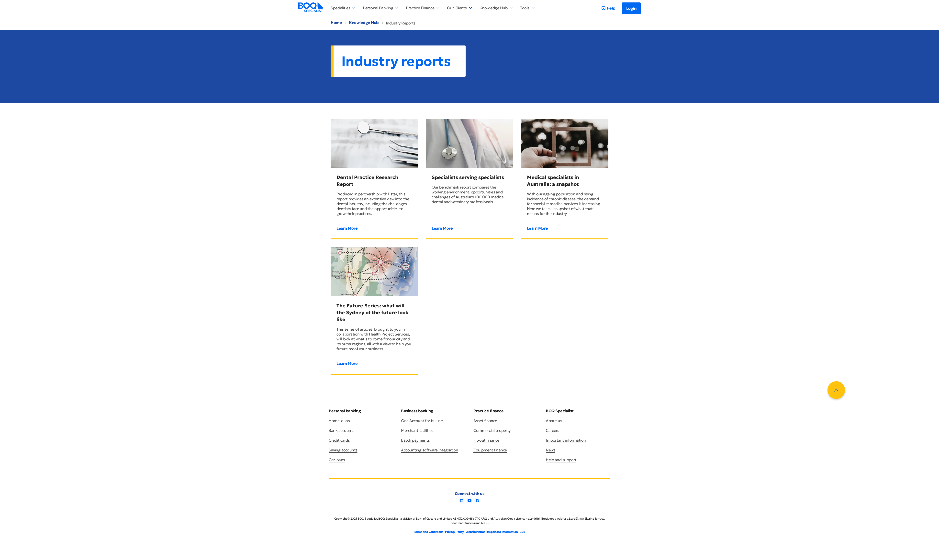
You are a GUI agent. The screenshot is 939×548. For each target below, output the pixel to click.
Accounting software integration (429, 449)
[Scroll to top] (836, 390)
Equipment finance (490, 449)
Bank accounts (342, 430)
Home (336, 22)
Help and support (561, 459)
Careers (552, 430)
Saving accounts (343, 449)
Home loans (339, 420)
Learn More (347, 228)
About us (554, 420)
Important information (566, 440)
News (550, 449)
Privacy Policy (454, 532)
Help (611, 8)
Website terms (475, 532)
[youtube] (469, 502)
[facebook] (477, 502)
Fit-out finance (486, 440)
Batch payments (415, 440)
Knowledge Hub (364, 22)
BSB (522, 532)
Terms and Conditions (428, 532)
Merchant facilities (417, 430)
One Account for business (423, 420)
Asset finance (485, 420)
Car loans (337, 459)
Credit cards (339, 440)
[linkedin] (462, 502)
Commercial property (492, 430)
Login (631, 8)
